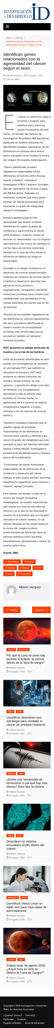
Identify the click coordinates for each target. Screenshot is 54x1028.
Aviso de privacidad (34, 1023)
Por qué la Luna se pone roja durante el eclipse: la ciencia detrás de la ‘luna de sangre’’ (25, 659)
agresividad (13, 561)
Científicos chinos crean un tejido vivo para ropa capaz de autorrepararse (26, 907)
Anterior (14, 610)
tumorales (25, 574)
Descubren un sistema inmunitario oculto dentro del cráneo (25, 845)
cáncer (30, 561)
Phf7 (39, 568)
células (11, 568)
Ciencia (9, 79)
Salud (10, 711)
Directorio (30, 1015)
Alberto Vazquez (14, 75)
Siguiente (39, 610)
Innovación (12, 897)
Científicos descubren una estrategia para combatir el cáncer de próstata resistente (25, 721)
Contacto (21, 1019)
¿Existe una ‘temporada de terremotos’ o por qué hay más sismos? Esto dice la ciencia (26, 783)
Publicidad (8, 1019)
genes (25, 568)
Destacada (23, 649)
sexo (10, 574)
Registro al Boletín (12, 1023)
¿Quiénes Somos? (12, 1015)
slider (17, 79)
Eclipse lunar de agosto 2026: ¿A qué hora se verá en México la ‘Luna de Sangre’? (26, 969)
